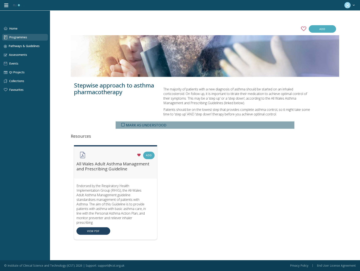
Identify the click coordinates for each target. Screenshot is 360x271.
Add (322, 29)
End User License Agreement (336, 265)
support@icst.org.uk (111, 265)
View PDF (93, 231)
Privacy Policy (299, 265)
